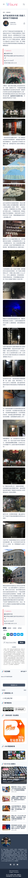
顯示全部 (23, 671)
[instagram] (14, 864)
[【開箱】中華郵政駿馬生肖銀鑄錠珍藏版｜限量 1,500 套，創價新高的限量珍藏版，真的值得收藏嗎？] (6, 799)
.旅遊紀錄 (8, 12)
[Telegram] (18, 634)
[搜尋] (24, 4)
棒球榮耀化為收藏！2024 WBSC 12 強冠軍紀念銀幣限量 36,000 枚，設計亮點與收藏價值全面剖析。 (18, 826)
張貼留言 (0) (14, 685)
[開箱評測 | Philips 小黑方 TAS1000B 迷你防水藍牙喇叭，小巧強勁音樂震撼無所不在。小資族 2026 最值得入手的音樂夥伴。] (6, 789)
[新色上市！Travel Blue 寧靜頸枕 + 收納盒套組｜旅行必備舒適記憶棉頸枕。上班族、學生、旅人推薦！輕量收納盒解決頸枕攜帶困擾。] (6, 818)
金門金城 (19, 628)
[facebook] (10, 864)
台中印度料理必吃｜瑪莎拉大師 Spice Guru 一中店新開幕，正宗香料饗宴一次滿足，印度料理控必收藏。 (18, 807)
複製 (22, 642)
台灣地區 (14, 628)
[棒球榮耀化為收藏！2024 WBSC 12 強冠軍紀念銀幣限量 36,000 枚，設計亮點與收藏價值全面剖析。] (6, 827)
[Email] (4, 637)
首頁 (4, 12)
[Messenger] (14, 634)
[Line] (8, 634)
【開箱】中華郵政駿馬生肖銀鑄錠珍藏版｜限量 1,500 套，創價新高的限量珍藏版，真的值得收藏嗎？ (18, 798)
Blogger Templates (14, 872)
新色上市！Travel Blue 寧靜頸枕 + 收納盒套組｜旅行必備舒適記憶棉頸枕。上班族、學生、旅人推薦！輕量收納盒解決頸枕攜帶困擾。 (18, 817)
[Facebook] (11, 634)
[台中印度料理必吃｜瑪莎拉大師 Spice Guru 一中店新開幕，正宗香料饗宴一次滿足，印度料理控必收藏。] (6, 808)
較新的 (3, 690)
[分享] (24, 23)
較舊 (25, 690)
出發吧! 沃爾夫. (13, 874)
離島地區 (5, 630)
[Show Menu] (4, 4)
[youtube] (17, 864)
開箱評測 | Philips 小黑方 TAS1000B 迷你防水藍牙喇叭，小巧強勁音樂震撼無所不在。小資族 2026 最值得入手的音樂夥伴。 (18, 788)
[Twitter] (21, 634)
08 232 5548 (9, 60)
